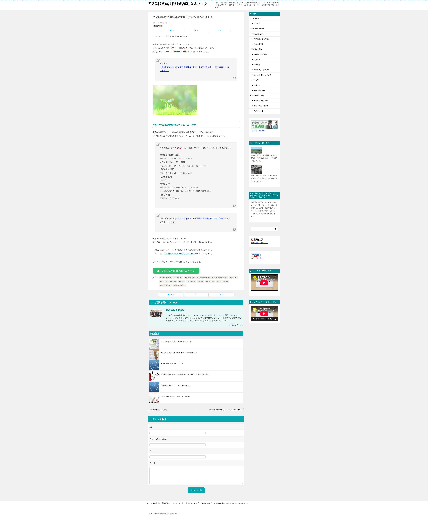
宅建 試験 (163, 281)
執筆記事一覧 (236, 325)
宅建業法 (257, 59)
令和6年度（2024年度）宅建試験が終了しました (176, 342)
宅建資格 (200, 281)
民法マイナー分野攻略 (262, 70)
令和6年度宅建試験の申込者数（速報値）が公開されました (179, 352)
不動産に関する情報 (261, 101)
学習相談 (257, 23)
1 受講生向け (256, 18)
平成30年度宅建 (165, 285)
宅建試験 (181, 281)
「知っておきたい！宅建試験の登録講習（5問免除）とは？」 (201, 219)
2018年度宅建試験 (166, 277)
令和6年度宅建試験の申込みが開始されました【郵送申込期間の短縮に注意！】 (185, 374)
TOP (165, 503)
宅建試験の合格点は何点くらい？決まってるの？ (176, 385)
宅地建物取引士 (190, 277)
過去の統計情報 (259, 90)
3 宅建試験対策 (257, 49)
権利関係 (257, 65)
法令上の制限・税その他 (262, 75)
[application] (264, 313)
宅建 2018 (233, 277)
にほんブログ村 (256, 258)
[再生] (254, 319)
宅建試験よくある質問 (262, 39)
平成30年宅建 (210, 281)
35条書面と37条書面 (261, 54)
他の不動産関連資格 (261, 106)
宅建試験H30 (191, 281)
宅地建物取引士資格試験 (219, 277)
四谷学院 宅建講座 (258, 131)
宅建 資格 (172, 281)
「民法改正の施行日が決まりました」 (179, 254)
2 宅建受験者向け (258, 29)
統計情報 (257, 85)
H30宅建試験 (178, 277)
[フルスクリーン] (275, 319)
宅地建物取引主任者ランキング (259, 243)
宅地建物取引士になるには (158, 410)
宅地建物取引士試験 (203, 277)
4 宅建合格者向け (258, 95)
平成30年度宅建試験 (178, 285)
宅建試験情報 (158, 26)
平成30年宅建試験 (222, 281)
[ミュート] (271, 319)
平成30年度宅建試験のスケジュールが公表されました (225, 410)
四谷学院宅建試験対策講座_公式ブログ (177, 4)
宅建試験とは (258, 34)
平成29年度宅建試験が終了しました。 (173, 363)
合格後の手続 (258, 111)
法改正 (256, 80)
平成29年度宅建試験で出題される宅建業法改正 (175, 396)
